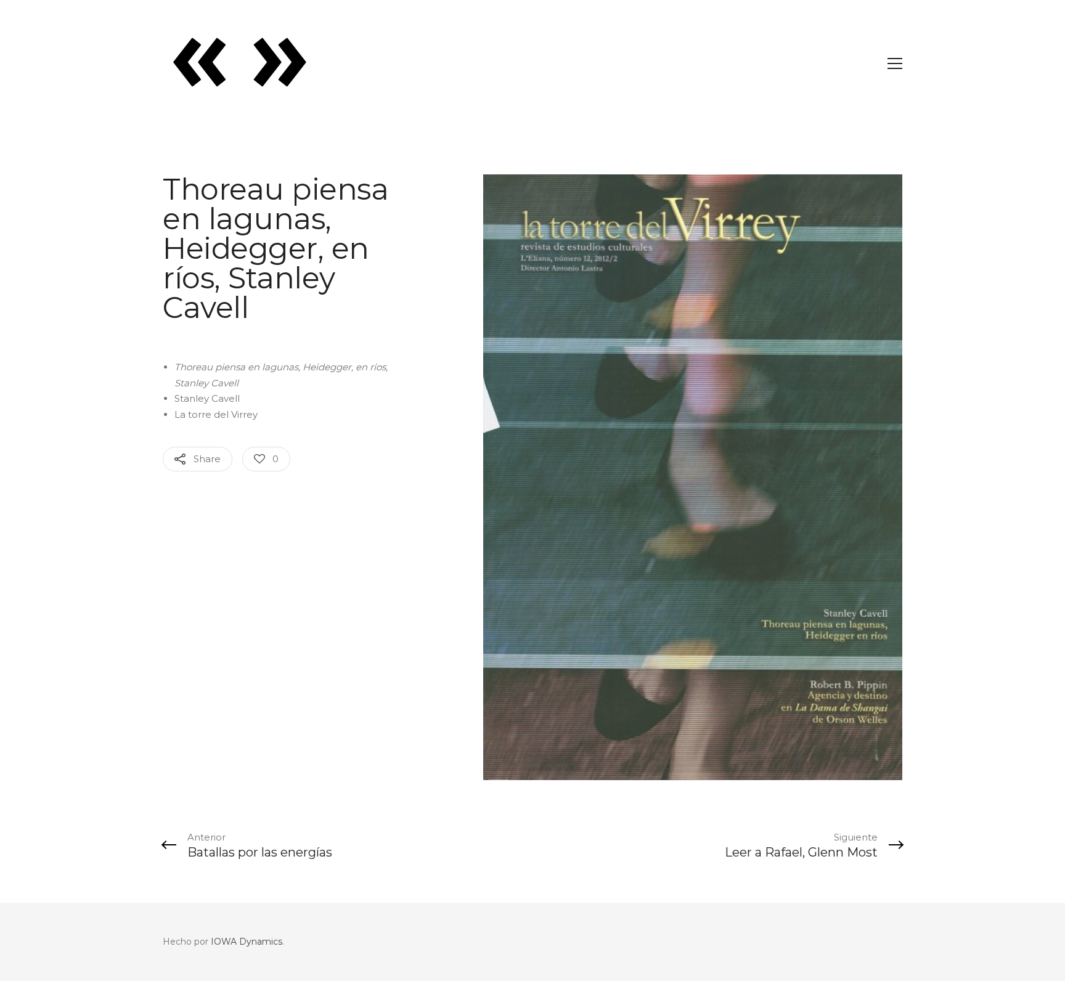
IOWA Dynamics (246, 941)
